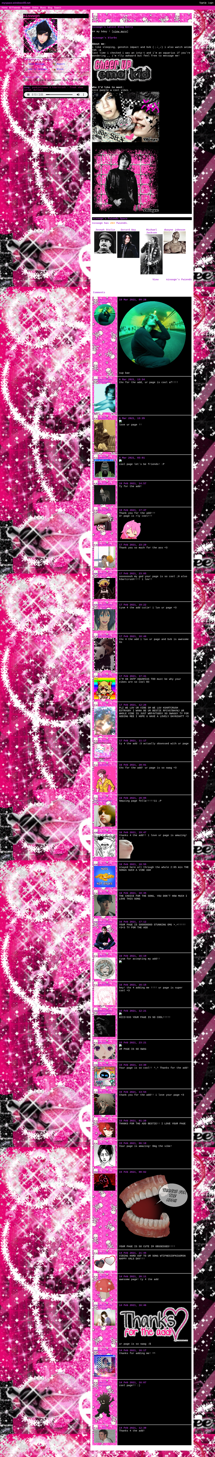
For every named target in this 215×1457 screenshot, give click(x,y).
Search (57, 7)
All (14, 7)
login (106, 285)
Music (43, 7)
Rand (26, 7)
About (100, 1452)
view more (120, 31)
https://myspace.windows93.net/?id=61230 (53, 80)
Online (35, 7)
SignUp (202, 3)
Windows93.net (115, 1454)
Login (210, 3)
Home (4, 7)
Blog (50, 7)
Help (107, 1452)
